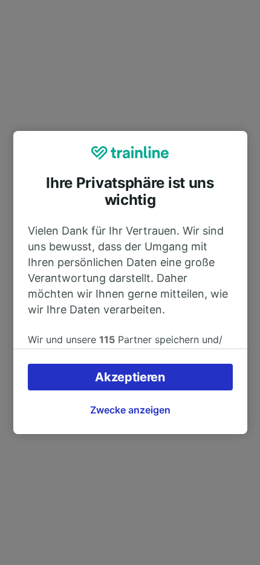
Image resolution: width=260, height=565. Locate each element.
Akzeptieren (130, 377)
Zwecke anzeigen (130, 410)
